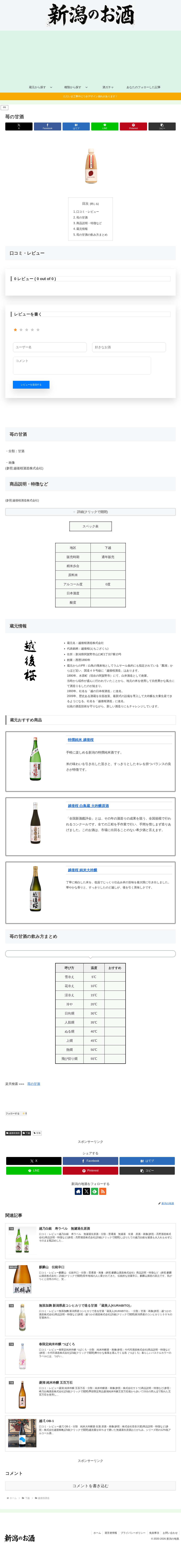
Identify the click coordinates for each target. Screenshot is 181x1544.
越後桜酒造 (14, 1133)
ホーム (97, 1532)
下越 (28, 1133)
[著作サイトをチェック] (78, 1191)
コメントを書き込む (90, 1486)
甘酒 (38, 1133)
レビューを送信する (31, 384)
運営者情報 (111, 1532)
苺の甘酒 (82, 217)
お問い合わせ (170, 1532)
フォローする (16, 1113)
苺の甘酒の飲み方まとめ (91, 234)
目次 (85, 203)
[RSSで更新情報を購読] (102, 1191)
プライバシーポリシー (133, 1532)
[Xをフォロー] (86, 1191)
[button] (162, 126)
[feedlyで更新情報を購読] (94, 1191)
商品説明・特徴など (89, 223)
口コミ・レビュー (87, 211)
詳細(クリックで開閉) (92, 512)
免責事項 (154, 1532)
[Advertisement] (90, 55)
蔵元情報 (82, 228)
